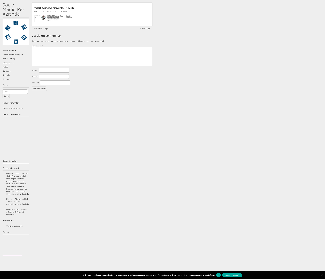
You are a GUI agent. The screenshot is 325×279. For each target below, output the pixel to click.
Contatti (6, 79)
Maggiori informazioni (232, 275)
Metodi (6, 67)
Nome (35, 70)
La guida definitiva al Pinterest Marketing (16, 212)
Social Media (8, 50)
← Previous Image (40, 29)
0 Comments (65, 11)
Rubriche (7, 75)
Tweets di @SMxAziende (13, 108)
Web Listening (9, 59)
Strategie (7, 71)
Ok (218, 275)
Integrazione (8, 63)
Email (35, 76)
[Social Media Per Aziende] (16, 34)
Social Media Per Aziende (14, 9)
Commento (37, 46)
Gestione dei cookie (14, 226)
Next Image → (146, 29)
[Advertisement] (12, 245)
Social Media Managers (13, 55)
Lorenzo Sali (40, 11)
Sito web (35, 83)
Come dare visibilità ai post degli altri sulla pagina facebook (17, 176)
